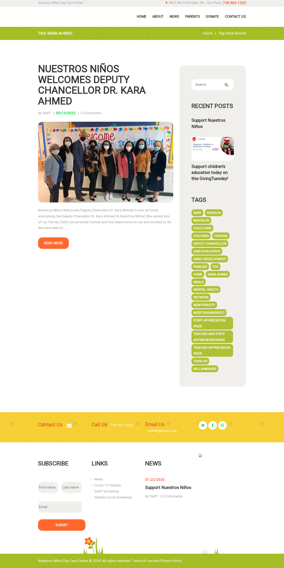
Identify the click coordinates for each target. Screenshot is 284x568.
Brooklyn (201, 220)
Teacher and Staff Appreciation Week (209, 337)
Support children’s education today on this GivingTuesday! (209, 172)
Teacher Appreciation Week (211, 350)
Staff (153, 496)
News (98, 479)
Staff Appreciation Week (209, 323)
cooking (221, 236)
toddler (200, 361)
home (197, 274)
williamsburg (204, 369)
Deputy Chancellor (209, 244)
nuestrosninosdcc (209, 313)
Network (201, 297)
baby (197, 213)
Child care (202, 228)
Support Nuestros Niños (208, 123)
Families (200, 267)
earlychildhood (206, 251)
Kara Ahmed (218, 274)
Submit (62, 525)
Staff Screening (106, 491)
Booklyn (214, 213)
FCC (215, 267)
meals (198, 282)
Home (208, 33)
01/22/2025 (155, 479)
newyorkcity (204, 305)
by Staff (44, 113)
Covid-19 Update (107, 485)
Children (201, 236)
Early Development (209, 259)
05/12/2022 (65, 113)
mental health (206, 289)
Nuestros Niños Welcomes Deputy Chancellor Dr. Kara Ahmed (92, 85)
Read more (53, 243)
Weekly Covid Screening (113, 497)
